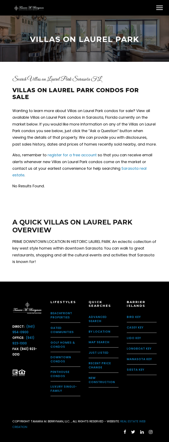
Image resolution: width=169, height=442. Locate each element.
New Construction (102, 380)
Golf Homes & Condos (62, 344)
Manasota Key (139, 359)
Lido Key (134, 338)
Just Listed (99, 353)
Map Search (99, 342)
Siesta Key (135, 370)
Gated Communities (62, 330)
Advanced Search (98, 319)
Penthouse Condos (59, 374)
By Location (99, 332)
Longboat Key (139, 348)
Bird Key (134, 317)
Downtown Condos (60, 359)
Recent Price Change (100, 365)
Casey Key (135, 327)
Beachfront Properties (61, 315)
